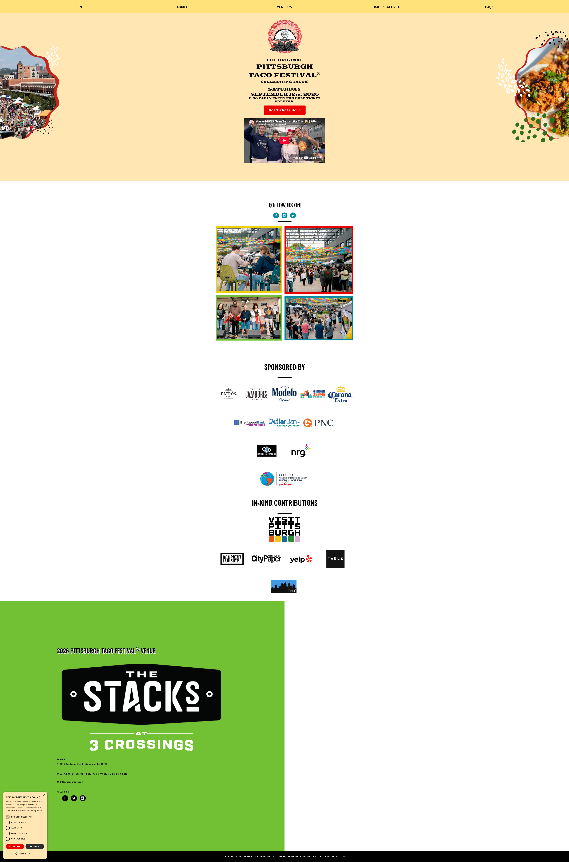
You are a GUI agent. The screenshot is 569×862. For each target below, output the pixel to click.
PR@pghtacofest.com (71, 782)
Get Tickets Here (284, 110)
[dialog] (25, 825)
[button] (25, 853)
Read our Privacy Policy (32, 810)
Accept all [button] (14, 846)
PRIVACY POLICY (312, 856)
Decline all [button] (35, 846)
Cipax (343, 856)
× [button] (44, 795)
